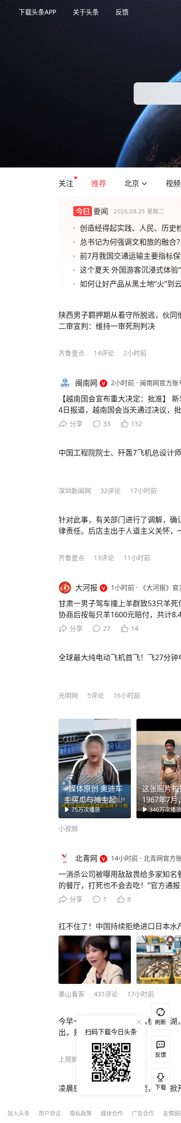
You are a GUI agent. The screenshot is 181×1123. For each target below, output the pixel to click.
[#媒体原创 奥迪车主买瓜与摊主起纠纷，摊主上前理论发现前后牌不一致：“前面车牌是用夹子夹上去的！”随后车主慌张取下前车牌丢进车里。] (94, 768)
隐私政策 (81, 1113)
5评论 (95, 695)
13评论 (104, 557)
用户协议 (50, 1113)
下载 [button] (158, 1079)
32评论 (110, 490)
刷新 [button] (160, 1022)
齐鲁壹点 (71, 352)
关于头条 (86, 11)
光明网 (68, 695)
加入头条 (18, 1113)
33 (106, 423)
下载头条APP (37, 11)
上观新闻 (71, 1059)
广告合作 (143, 1113)
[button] (65, 183)
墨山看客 (71, 993)
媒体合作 (112, 1113)
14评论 (104, 352)
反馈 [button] (122, 11)
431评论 (106, 993)
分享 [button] (76, 423)
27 (106, 628)
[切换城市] (144, 183)
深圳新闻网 (74, 490)
